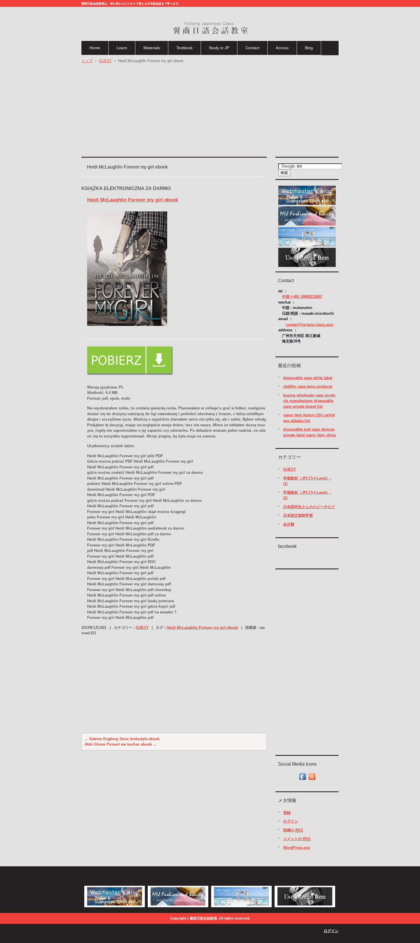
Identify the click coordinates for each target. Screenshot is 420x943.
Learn (122, 47)
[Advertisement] (210, 112)
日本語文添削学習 (298, 515)
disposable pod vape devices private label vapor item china (309, 432)
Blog (309, 47)
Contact (252, 47)
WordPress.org (296, 847)
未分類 (288, 524)
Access (282, 47)
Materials (151, 47)
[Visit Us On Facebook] (302, 780)
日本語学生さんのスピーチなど (309, 507)
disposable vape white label (307, 378)
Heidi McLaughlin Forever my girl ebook (132, 200)
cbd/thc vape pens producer (308, 386)
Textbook (184, 47)
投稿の (293, 830)
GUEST (142, 627)
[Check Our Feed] (312, 780)
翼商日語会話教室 (192, 39)
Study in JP (219, 47)
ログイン (290, 821)
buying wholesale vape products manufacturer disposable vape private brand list (309, 401)
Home (94, 47)
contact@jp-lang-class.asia (309, 324)
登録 (287, 813)
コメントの (297, 839)
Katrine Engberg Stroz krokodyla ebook (122, 739)
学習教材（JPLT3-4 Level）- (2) (307, 495)
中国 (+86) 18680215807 (302, 296)
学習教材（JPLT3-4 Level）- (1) (307, 481)
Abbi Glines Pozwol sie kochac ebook (121, 744)
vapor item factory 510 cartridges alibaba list (309, 418)
